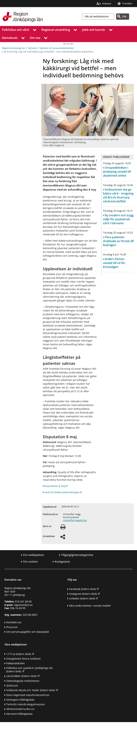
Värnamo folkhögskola (19, 713)
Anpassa (106, 3)
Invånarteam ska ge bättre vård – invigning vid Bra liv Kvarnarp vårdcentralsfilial (118, 195)
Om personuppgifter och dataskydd (27, 631)
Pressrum (12, 627)
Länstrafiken (21, 676)
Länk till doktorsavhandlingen (61, 492)
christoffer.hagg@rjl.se (75, 520)
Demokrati (9, 38)
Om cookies (30, 561)
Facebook (82, 589)
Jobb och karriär (93, 30)
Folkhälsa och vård (15, 30)
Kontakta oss (13, 622)
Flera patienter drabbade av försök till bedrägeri (118, 241)
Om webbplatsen (33, 555)
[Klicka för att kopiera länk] (62, 538)
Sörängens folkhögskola (20, 699)
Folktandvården (15, 663)
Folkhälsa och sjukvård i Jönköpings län (29, 669)
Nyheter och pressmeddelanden (57, 48)
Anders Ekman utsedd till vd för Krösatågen (114, 263)
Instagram (83, 593)
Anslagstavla (62, 561)
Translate (127, 3)
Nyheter (32, 48)
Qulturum (12, 685)
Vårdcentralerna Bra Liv (20, 709)
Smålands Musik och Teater (30, 690)
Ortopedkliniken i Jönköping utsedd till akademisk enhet (117, 171)
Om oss (35, 38)
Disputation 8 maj (54, 486)
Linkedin (82, 598)
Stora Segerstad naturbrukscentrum (27, 695)
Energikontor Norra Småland (23, 658)
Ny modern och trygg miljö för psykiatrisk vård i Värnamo (118, 219)
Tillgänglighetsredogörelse (77, 555)
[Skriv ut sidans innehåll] (63, 528)
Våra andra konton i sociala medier (90, 605)
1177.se (18, 654)
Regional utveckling (55, 30)
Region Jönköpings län (13, 48)
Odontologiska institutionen (22, 681)
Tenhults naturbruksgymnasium (25, 704)
